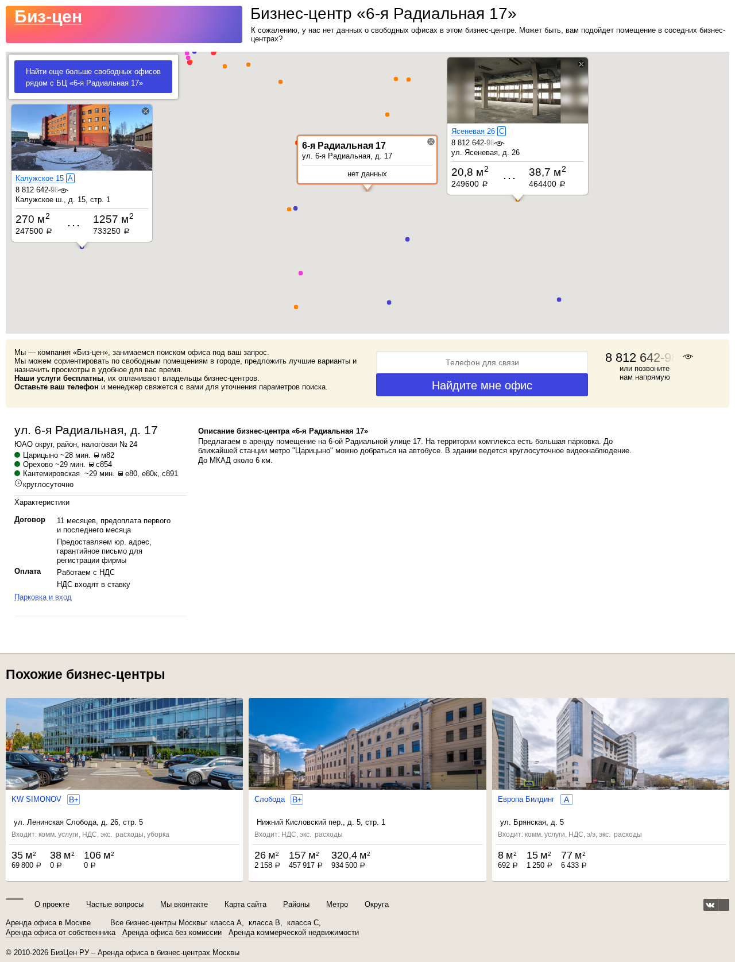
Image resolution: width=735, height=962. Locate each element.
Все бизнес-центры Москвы (158, 923)
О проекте (51, 904)
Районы (296, 904)
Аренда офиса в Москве (48, 923)
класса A (226, 923)
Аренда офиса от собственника (60, 933)
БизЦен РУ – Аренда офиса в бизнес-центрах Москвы (145, 952)
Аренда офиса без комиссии (172, 933)
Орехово (38, 464)
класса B (264, 923)
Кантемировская (51, 473)
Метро (337, 904)
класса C (303, 923)
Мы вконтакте (184, 904)
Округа (377, 904)
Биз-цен (48, 16)
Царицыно (40, 455)
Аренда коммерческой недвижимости (294, 933)
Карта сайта (245, 904)
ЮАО (23, 444)
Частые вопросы (115, 904)
